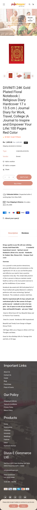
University (7, 433)
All (17, 19)
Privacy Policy (8, 407)
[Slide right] (32, 76)
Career (6, 378)
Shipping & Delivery (10, 401)
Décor (6, 443)
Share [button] (7, 169)
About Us (7, 372)
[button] (4, 4)
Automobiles (8, 427)
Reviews (25, 233)
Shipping (5, 146)
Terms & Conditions (10, 404)
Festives (6, 439)
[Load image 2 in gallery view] (19, 75)
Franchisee (7, 384)
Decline (23, 506)
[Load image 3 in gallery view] (27, 75)
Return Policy (8, 410)
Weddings (7, 436)
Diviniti (18, 156)
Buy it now (17, 184)
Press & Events (9, 387)
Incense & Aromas (10, 446)
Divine (6, 424)
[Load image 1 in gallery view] (10, 75)
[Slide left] (4, 76)
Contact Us (7, 375)
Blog (5, 381)
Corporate (7, 430)
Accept (13, 506)
